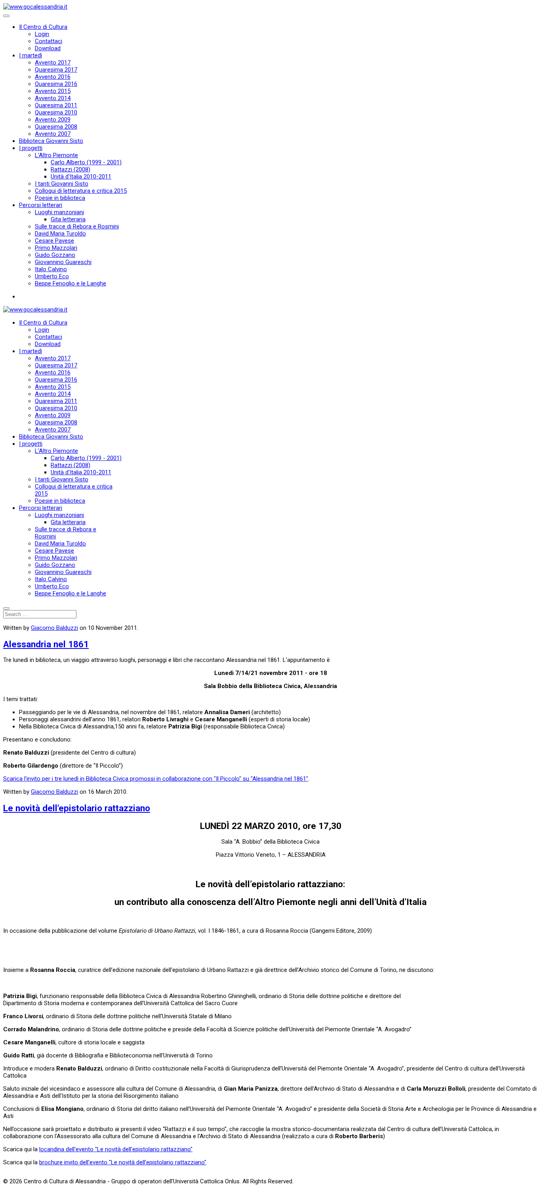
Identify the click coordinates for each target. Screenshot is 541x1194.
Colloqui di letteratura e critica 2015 (81, 190)
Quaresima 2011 (56, 105)
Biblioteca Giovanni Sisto (51, 140)
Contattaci (48, 41)
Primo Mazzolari (56, 247)
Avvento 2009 (52, 119)
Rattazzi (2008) (70, 169)
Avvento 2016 (52, 76)
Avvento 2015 (52, 91)
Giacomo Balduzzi (54, 627)
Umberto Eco (52, 276)
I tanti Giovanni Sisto (61, 183)
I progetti (30, 148)
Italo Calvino (51, 269)
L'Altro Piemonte (56, 155)
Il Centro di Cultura (43, 26)
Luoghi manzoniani (59, 212)
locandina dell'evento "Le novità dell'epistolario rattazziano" (115, 1149)
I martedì (30, 55)
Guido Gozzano (55, 255)
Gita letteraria (68, 219)
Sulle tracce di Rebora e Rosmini (77, 226)
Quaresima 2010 (56, 112)
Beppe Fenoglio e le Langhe (70, 283)
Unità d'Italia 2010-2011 (81, 176)
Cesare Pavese (54, 240)
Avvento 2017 (52, 62)
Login (42, 34)
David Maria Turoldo (60, 233)
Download (48, 48)
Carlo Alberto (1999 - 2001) (86, 162)
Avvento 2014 (52, 98)
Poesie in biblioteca (60, 198)
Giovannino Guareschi (63, 262)
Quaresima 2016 (56, 83)
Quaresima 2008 (56, 126)
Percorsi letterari (40, 205)
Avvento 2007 (52, 133)
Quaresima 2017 (56, 69)
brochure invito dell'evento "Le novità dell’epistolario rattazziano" (122, 1162)
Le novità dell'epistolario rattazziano (76, 808)
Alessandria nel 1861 (46, 644)
